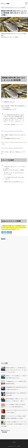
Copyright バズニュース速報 (14, 446)
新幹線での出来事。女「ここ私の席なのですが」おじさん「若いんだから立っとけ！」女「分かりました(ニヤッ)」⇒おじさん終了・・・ (13, 227)
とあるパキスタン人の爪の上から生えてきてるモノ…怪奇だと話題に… (16, 411)
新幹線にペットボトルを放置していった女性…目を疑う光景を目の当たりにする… (16, 376)
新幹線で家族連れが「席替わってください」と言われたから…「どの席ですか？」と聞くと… (16, 399)
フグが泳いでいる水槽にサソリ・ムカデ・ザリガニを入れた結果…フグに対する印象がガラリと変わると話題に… (14, 424)
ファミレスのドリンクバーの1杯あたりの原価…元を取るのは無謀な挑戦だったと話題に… (16, 417)
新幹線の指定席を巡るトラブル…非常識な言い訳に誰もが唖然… (16, 394)
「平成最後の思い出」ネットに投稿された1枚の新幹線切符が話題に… (16, 382)
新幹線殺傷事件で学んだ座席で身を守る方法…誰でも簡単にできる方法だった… (16, 388)
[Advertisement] (14, 58)
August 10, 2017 (19, 124)
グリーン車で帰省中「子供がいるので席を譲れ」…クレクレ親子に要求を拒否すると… (15, 405)
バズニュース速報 (5, 3)
